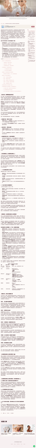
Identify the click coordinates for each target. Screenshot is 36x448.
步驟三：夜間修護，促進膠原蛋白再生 (8, 80)
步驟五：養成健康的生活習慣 (7, 83)
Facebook (5, 413)
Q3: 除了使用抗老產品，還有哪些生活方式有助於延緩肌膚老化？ (12, 91)
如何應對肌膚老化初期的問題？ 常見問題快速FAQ (9, 86)
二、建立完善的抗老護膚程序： (7, 70)
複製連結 (12, 413)
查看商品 (33, 26)
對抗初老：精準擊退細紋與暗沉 (6, 60)
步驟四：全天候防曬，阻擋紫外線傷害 (8, 81)
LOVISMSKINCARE (18, 1)
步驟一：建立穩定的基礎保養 (7, 77)
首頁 (13, 3)
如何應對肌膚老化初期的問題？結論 (31, 53)
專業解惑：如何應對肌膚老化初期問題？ (8, 72)
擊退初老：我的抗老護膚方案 (6, 75)
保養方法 (4, 23)
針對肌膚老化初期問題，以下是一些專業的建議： (10, 73)
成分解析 (20, 3)
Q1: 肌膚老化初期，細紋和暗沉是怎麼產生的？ (9, 88)
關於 (22, 3)
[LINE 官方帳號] (34, 446)
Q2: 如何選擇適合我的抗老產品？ (8, 89)
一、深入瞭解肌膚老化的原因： (31, 38)
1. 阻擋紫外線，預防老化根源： (7, 62)
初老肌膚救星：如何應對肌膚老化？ (7, 67)
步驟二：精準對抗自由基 (6, 78)
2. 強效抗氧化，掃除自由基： (7, 64)
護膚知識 (16, 3)
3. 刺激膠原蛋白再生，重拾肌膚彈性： (8, 65)
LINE (8, 413)
